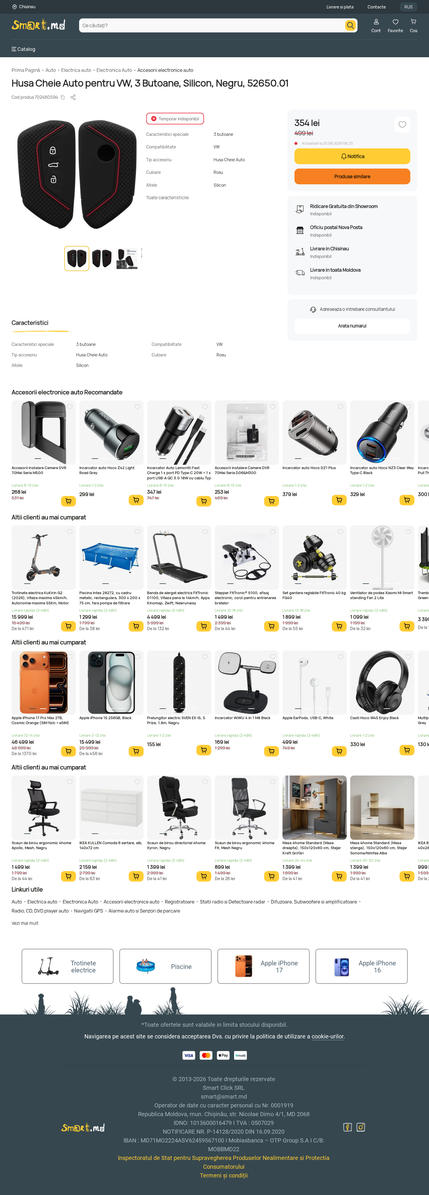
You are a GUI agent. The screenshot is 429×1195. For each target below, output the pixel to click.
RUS (408, 7)
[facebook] (347, 1127)
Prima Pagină (26, 70)
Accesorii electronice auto (165, 70)
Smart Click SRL (45, 1191)
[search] (350, 25)
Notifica (356, 156)
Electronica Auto (114, 70)
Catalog (26, 49)
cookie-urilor (327, 1036)
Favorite (395, 30)
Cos (413, 30)
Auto (51, 70)
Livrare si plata (340, 7)
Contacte (377, 7)
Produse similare (352, 176)
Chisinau (27, 6)
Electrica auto (76, 70)
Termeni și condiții (224, 1175)
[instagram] (360, 1127)
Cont (376, 30)
